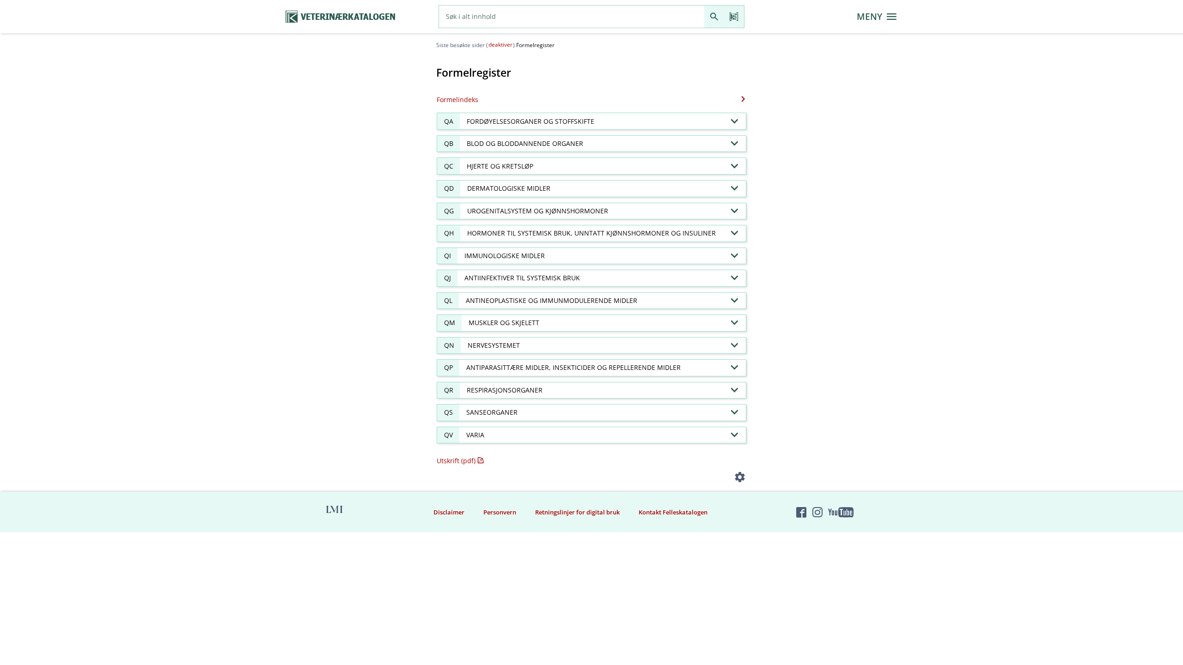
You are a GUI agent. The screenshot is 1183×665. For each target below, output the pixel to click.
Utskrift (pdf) (456, 460)
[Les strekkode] (734, 17)
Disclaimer (448, 512)
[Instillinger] (740, 478)
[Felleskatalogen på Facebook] (801, 512)
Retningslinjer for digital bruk (577, 512)
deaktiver (500, 44)
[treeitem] (591, 121)
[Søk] (714, 17)
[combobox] (571, 17)
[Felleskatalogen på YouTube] (840, 512)
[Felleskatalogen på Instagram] (817, 512)
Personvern (499, 512)
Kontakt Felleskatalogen (673, 512)
